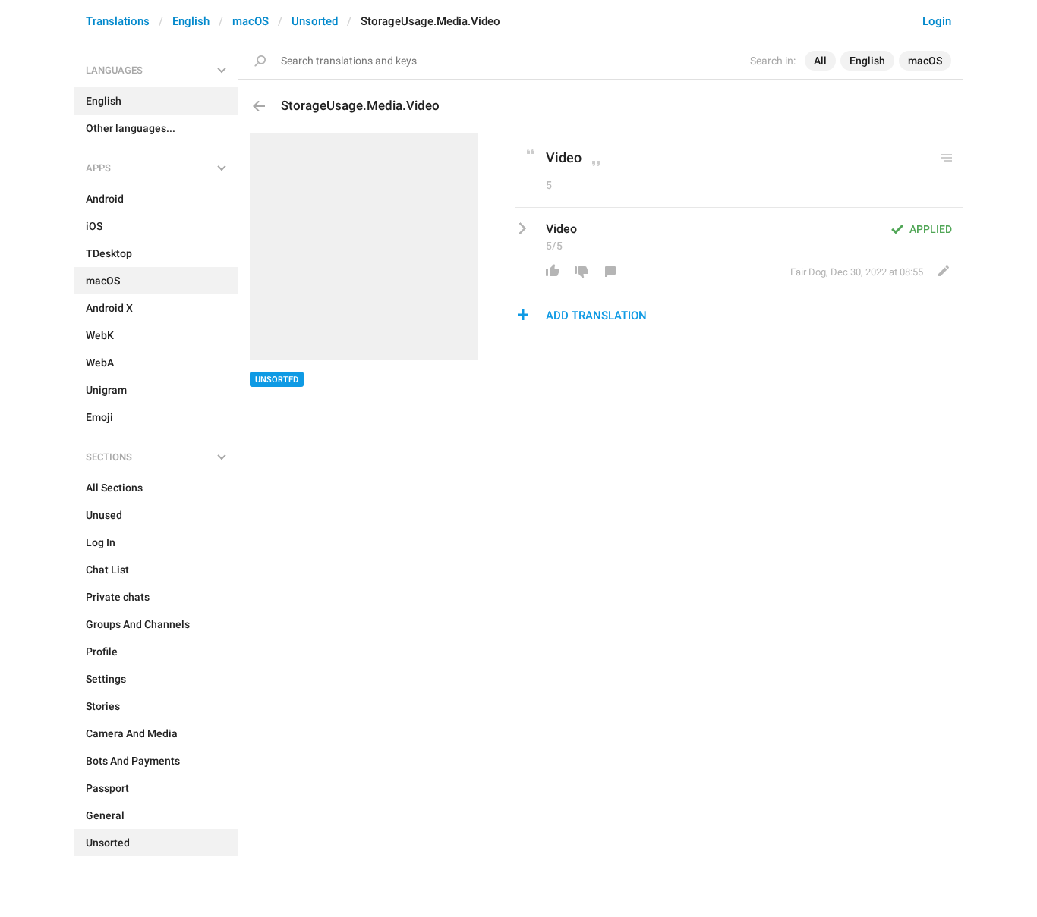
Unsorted (315, 21)
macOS (250, 21)
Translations (118, 21)
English (191, 21)
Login (936, 21)
